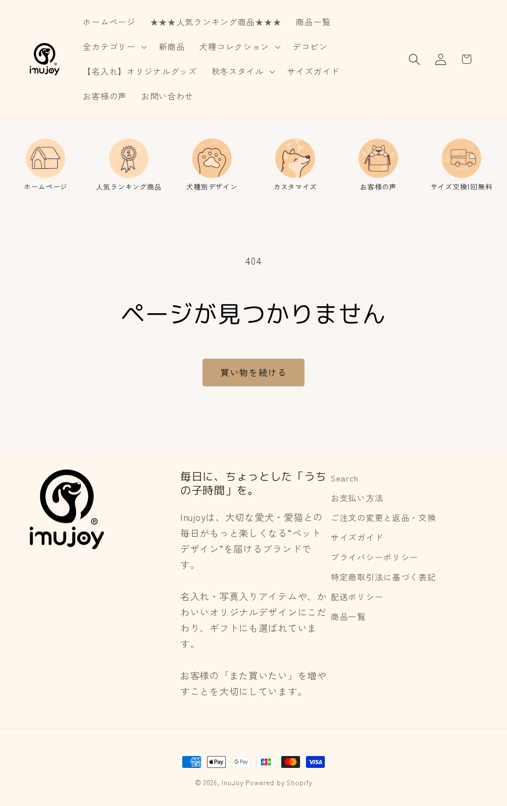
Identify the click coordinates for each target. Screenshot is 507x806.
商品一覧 (348, 616)
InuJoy (232, 782)
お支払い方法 (357, 498)
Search (344, 478)
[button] (114, 47)
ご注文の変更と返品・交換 (383, 517)
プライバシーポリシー (374, 557)
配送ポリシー (357, 597)
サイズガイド (357, 537)
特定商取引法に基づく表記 (383, 577)
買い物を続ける (253, 372)
